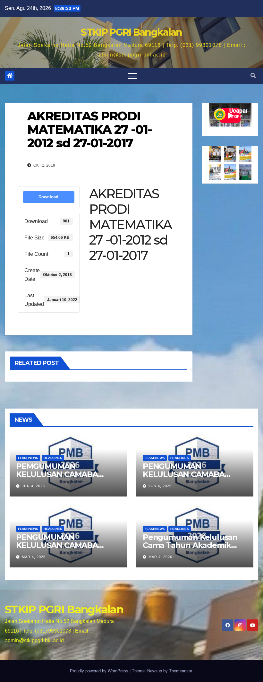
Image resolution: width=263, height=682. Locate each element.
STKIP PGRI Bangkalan (131, 32)
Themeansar (180, 671)
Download (48, 196)
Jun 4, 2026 (33, 486)
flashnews (28, 458)
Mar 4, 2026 (34, 557)
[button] (253, 75)
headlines (53, 458)
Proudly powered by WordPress (100, 671)
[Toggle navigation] (132, 75)
